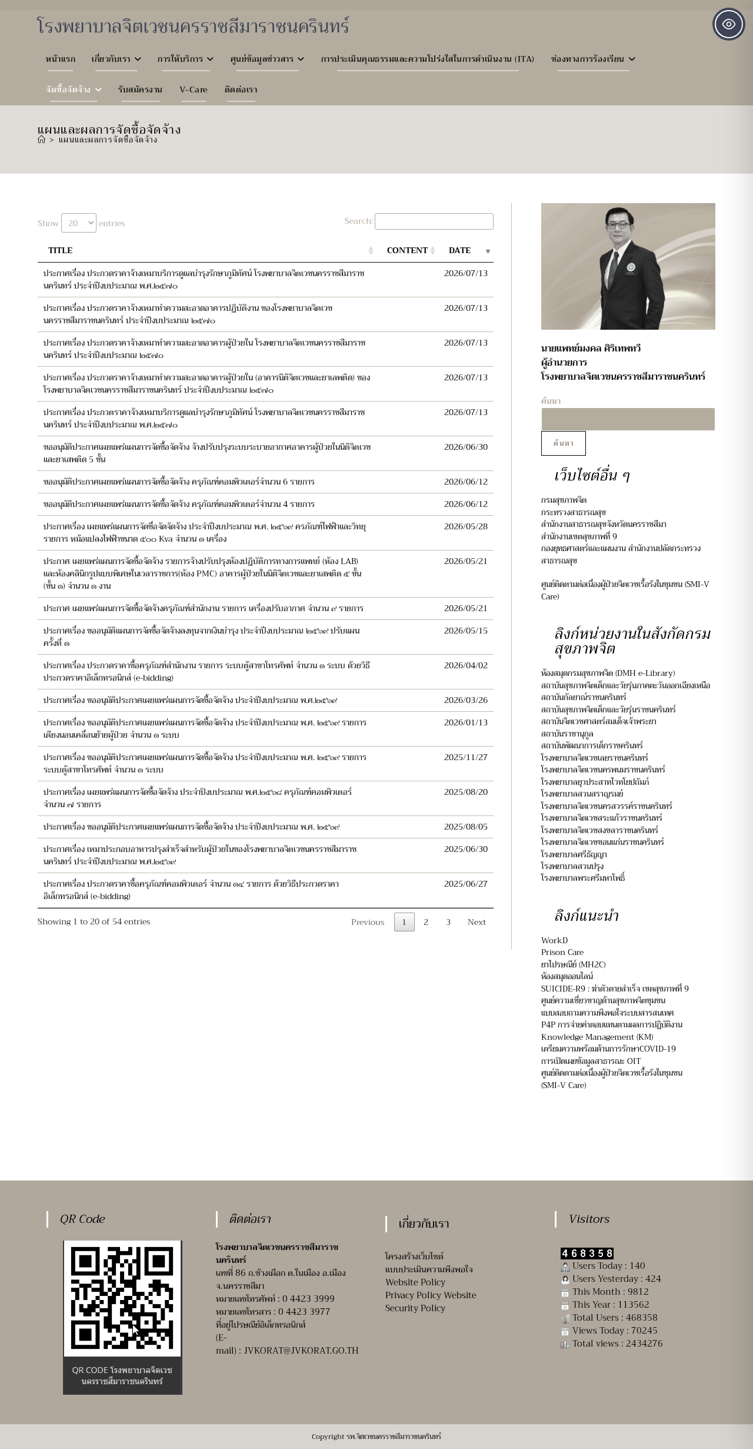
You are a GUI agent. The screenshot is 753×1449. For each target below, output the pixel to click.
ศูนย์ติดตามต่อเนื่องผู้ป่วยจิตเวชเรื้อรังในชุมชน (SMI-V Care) (625, 590)
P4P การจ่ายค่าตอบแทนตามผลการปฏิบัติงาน (611, 1025)
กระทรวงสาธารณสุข (573, 512)
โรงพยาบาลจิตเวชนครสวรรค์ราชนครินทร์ (606, 806)
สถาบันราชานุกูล (567, 734)
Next (477, 922)
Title (60, 250)
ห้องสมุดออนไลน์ (567, 976)
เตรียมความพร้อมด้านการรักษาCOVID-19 (608, 1049)
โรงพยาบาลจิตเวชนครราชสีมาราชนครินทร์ (194, 26)
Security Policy (415, 1308)
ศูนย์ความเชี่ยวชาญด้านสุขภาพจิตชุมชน (603, 1000)
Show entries (81, 223)
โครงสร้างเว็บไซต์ (414, 1256)
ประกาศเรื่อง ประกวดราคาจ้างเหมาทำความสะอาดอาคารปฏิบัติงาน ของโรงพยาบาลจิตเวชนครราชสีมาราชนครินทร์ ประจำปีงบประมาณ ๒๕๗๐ (188, 314)
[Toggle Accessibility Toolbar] (729, 24)
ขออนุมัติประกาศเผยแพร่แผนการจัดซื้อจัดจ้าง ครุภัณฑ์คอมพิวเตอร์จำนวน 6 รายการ (179, 482)
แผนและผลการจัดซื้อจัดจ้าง (108, 140)
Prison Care (562, 952)
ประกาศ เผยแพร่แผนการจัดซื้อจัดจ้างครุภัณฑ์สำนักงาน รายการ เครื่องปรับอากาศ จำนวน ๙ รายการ (204, 608)
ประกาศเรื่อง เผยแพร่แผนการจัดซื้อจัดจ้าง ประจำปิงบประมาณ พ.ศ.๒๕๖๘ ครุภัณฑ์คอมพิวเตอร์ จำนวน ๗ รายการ (198, 798)
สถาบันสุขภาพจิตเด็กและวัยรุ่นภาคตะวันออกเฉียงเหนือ (625, 685)
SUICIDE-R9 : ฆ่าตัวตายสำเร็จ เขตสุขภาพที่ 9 (615, 989)
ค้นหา (564, 443)
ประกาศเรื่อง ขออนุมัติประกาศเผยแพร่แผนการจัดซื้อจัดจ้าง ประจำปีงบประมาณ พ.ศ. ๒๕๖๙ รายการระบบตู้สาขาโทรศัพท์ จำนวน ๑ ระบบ (205, 763)
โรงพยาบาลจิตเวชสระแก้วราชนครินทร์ (601, 818)
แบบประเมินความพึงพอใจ (429, 1269)
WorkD (554, 940)
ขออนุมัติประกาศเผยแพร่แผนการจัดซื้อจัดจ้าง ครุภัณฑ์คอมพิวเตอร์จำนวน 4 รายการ (179, 504)
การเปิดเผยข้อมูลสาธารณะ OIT (591, 1061)
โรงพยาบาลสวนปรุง (572, 866)
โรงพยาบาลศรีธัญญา (574, 854)
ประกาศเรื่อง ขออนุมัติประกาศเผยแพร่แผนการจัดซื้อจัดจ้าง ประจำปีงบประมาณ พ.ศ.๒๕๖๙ (190, 700)
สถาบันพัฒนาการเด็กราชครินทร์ (592, 745)
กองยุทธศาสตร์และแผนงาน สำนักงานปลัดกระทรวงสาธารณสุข (621, 554)
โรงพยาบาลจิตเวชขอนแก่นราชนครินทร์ (602, 842)
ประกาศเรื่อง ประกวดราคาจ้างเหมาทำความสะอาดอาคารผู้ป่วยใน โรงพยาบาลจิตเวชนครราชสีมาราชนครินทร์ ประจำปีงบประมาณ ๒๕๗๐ (204, 349)
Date (460, 250)
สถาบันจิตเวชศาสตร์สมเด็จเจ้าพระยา (599, 721)
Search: (359, 221)
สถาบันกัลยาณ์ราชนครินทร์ (584, 697)
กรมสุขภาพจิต (564, 500)
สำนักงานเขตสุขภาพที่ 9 (579, 536)
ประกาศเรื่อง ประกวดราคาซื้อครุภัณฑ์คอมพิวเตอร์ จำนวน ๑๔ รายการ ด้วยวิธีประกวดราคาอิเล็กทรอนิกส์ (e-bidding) (191, 890)
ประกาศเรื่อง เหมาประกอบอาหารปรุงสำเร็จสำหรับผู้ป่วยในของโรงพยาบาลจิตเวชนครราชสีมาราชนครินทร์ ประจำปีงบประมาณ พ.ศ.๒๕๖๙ (200, 855)
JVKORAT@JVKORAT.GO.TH (301, 1350)
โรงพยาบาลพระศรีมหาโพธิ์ (583, 878)
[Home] (42, 140)
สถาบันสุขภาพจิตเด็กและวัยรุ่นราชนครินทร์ (608, 710)
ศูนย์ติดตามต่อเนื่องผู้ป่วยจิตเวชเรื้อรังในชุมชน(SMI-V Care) (611, 1079)
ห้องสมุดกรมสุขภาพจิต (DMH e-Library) (608, 673)
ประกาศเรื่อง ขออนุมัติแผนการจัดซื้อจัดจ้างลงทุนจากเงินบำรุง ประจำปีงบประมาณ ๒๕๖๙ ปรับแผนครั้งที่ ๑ (201, 637)
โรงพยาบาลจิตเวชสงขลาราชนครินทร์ (599, 830)
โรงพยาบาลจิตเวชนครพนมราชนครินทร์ (603, 770)
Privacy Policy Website (431, 1295)
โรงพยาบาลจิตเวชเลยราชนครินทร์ (594, 758)
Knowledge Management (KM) (597, 1037)
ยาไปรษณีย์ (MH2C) (573, 964)
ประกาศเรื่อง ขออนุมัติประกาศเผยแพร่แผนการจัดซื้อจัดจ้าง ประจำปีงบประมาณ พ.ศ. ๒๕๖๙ (191, 827)
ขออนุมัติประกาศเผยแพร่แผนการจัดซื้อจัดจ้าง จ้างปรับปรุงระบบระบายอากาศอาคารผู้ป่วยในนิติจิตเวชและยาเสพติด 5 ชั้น (207, 453)
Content (407, 250)
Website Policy (415, 1282)
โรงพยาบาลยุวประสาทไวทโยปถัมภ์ (595, 782)
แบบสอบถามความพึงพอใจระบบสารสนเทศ (608, 1013)
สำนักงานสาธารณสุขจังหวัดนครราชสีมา (604, 524)
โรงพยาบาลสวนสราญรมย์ (582, 794)
